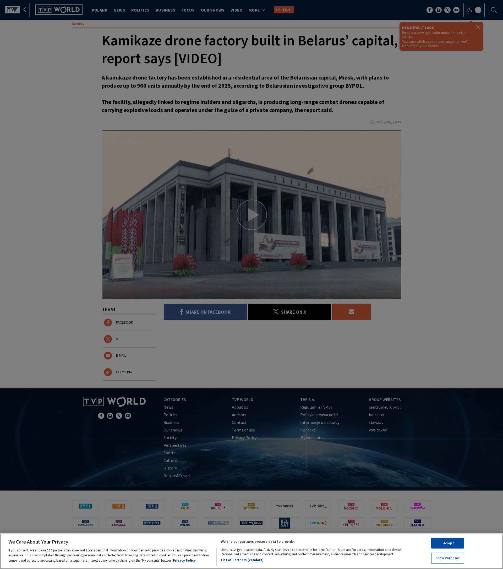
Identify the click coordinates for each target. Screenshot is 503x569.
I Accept (447, 543)
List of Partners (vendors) (242, 559)
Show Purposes (448, 558)
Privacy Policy (184, 560)
